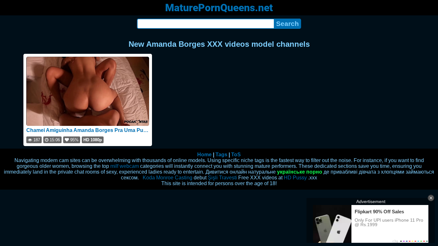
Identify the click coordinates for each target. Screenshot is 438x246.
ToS (236, 154)
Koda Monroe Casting (167, 177)
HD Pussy (295, 177)
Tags (221, 154)
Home (204, 154)
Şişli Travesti (222, 177)
